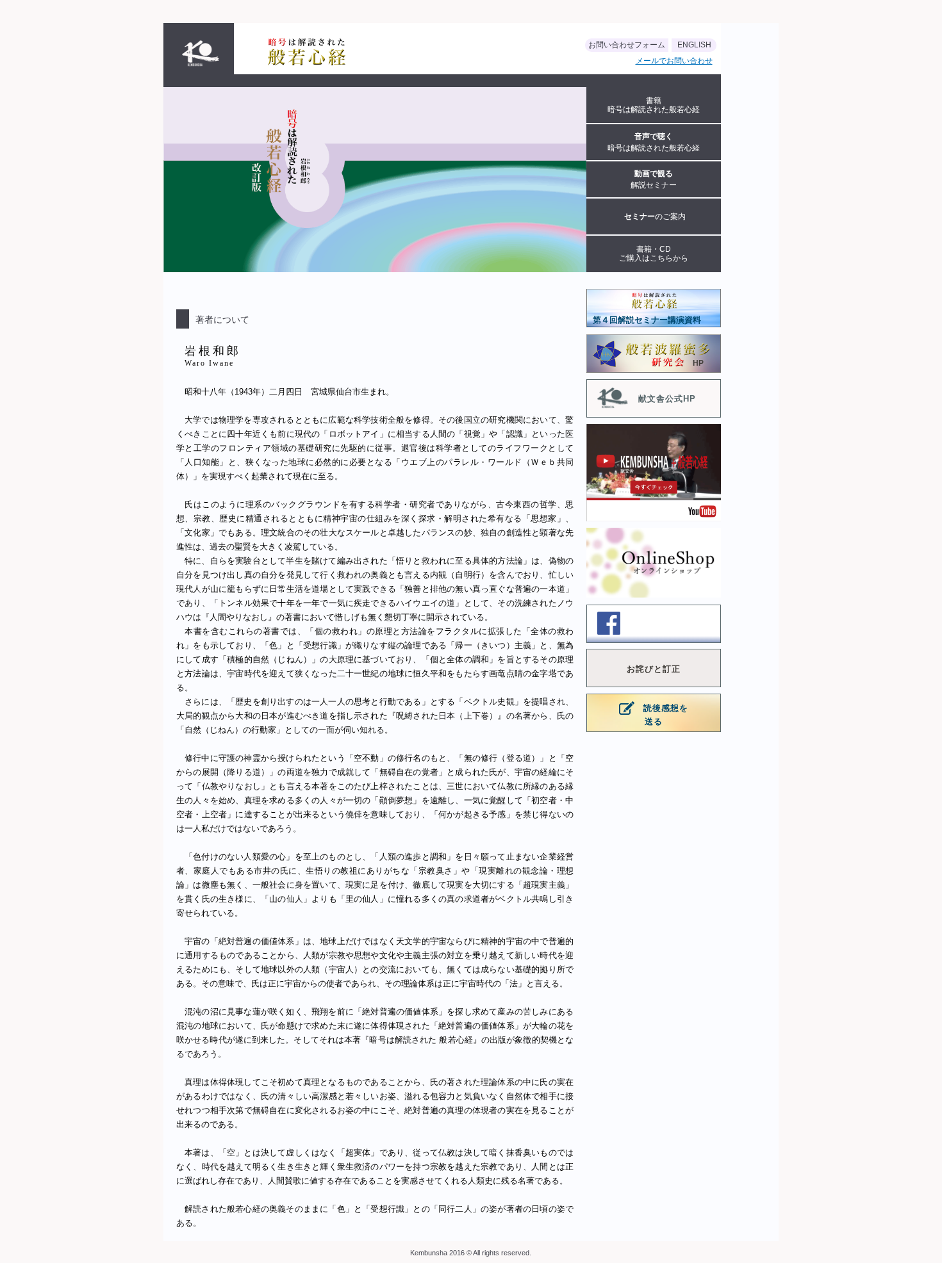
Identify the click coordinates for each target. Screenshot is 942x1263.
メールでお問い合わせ (674, 60)
